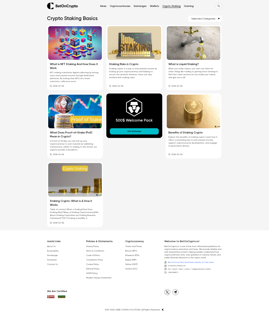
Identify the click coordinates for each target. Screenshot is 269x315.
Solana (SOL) (131, 269)
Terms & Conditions (95, 251)
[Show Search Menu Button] (219, 6)
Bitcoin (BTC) (131, 251)
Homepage (52, 255)
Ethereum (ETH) (132, 255)
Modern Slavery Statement (99, 278)
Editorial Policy (92, 269)
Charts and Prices (133, 246)
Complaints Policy (94, 260)
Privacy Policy (92, 246)
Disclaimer (52, 260)
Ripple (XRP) (130, 260)
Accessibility (53, 251)
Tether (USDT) (131, 264)
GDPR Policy (92, 273)
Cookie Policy (92, 264)
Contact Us (52, 264)
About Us (51, 246)
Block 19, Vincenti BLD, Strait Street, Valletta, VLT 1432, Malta (191, 262)
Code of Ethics (93, 255)
